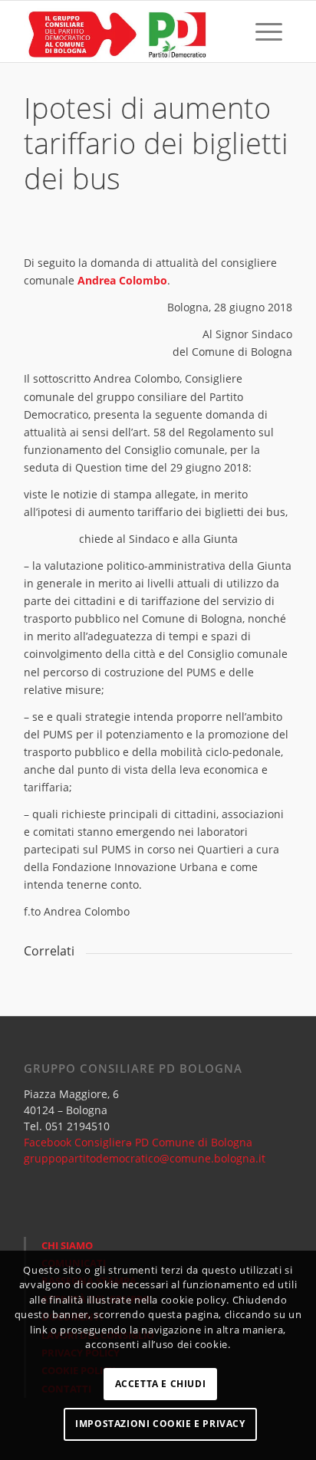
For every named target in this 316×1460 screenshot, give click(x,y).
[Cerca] (233, 31)
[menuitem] (233, 31)
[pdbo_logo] (131, 31)
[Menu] (268, 31)
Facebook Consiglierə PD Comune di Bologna (138, 1142)
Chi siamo (67, 1245)
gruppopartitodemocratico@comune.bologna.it (144, 1158)
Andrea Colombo (122, 280)
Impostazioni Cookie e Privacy (160, 1423)
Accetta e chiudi (160, 1383)
